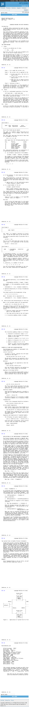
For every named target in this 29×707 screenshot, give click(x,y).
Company (24, 8)
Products (8, 8)
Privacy (12, 700)
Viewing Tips (7, 700)
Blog (27, 0)
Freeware (3, 8)
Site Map (2, 700)
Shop (17, 0)
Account (12, 0)
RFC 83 (3, 67)
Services (14, 8)
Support (19, 8)
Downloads (22, 0)
